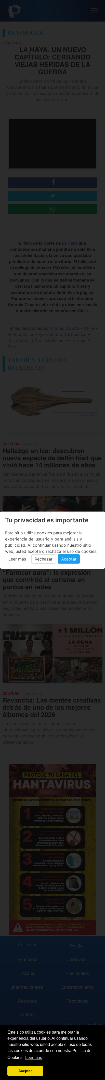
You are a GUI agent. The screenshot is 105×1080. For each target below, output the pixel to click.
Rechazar (43, 559)
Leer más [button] (33, 1057)
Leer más (17, 559)
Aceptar (68, 559)
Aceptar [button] (25, 1071)
